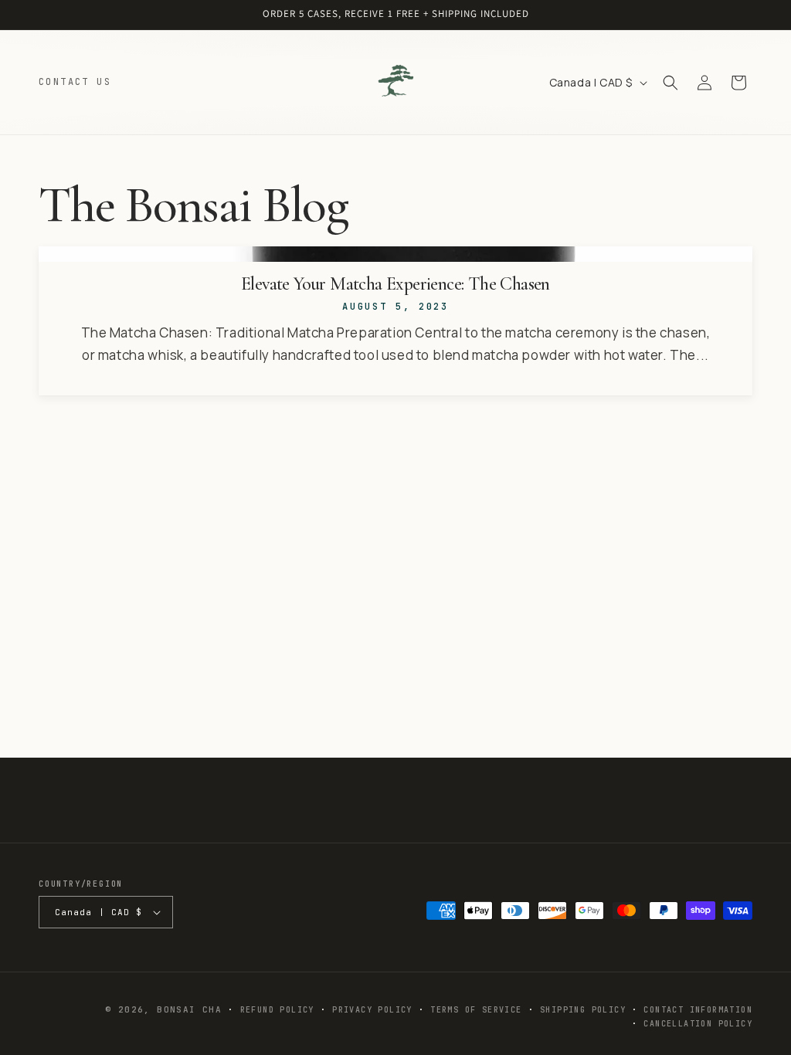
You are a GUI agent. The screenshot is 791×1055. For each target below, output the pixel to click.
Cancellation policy (697, 1024)
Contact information (697, 1010)
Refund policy (277, 1010)
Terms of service (475, 1010)
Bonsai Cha (189, 1009)
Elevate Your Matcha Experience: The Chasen (395, 284)
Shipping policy (583, 1010)
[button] (670, 83)
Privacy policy (372, 1010)
